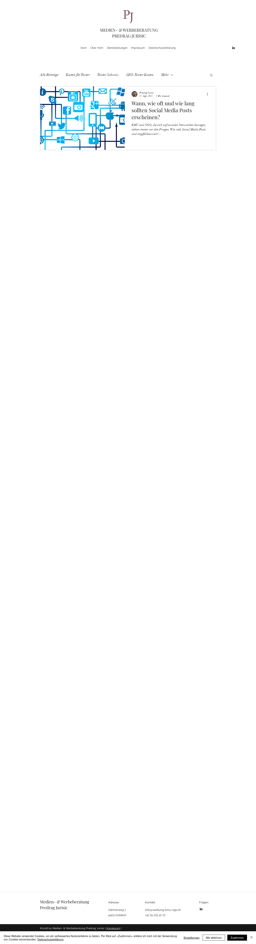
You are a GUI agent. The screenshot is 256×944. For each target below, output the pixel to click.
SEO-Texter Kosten (140, 75)
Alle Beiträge (49, 75)
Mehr (165, 75)
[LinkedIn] (233, 48)
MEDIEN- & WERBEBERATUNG (129, 30)
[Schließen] (251, 937)
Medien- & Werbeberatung (64, 901)
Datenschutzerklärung (50, 939)
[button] (211, 75)
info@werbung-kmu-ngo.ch (163, 910)
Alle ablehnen (214, 938)
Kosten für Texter (78, 75)
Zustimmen (237, 938)
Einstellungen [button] (192, 938)
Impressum (113, 928)
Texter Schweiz (108, 75)
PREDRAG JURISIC (129, 36)
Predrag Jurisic (54, 907)
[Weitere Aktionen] (208, 94)
